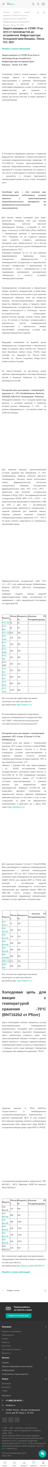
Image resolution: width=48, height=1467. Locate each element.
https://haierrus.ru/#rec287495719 (30, 1266)
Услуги (5, 1379)
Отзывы (5, 1339)
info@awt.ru (10, 1405)
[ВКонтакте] (4, 1419)
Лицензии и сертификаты (11, 1331)
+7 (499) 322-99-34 (14, 1400)
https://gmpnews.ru (16, 807)
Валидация (6, 1387)
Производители (8, 1335)
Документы (6, 1353)
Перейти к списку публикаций (16, 49)
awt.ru (4, 1448)
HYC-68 (5, 623)
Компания (6, 1327)
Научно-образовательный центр (17, 1366)
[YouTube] (16, 1419)
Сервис (5, 1362)
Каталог (5, 1358)
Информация (8, 1370)
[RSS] (38, 12)
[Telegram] (10, 1419)
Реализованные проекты (11, 1349)
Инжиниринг (6, 1384)
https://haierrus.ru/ (24, 705)
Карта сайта (6, 1456)
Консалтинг (6, 1346)
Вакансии (5, 1342)
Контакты (6, 1395)
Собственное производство (15, 1374)
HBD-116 (6, 961)
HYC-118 (6, 633)
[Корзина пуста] (43, 4)
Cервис (5, 1391)
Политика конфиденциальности (14, 1453)
